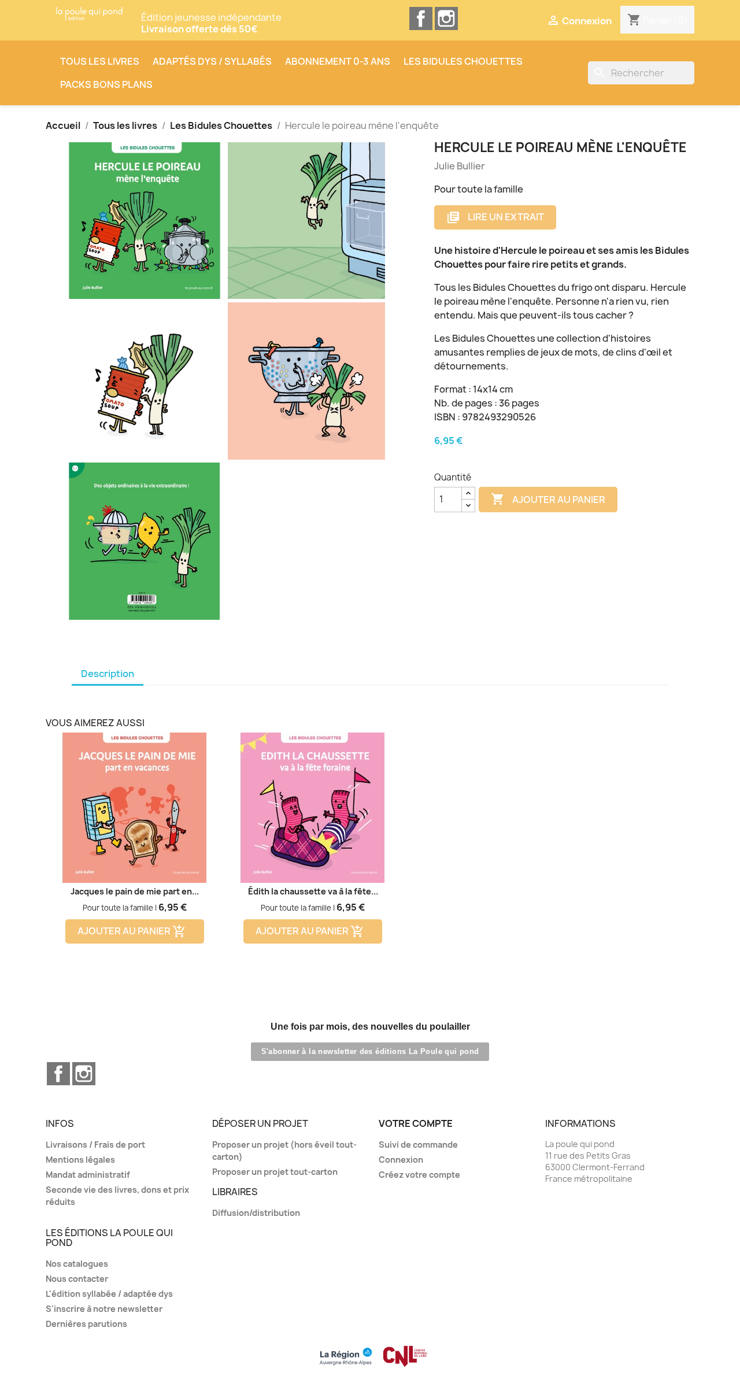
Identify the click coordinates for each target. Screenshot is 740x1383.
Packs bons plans (106, 84)
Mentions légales (80, 1159)
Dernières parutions (86, 1323)
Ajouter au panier (548, 499)
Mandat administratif (88, 1174)
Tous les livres (99, 61)
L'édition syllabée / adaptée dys (109, 1293)
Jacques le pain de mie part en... (135, 891)
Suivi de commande (418, 1144)
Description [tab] (107, 673)
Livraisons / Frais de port (95, 1144)
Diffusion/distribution (256, 1212)
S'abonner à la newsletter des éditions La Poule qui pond (370, 1051)
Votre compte (416, 1123)
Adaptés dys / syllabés (212, 61)
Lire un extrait (495, 217)
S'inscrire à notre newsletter (104, 1308)
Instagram (446, 18)
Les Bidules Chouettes (463, 61)
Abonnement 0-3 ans (337, 61)
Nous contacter (77, 1278)
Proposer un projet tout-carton (275, 1171)
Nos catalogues (77, 1263)
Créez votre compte (419, 1174)
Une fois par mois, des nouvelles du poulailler (370, 1026)
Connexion (401, 1159)
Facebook (420, 18)
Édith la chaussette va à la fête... (313, 891)
